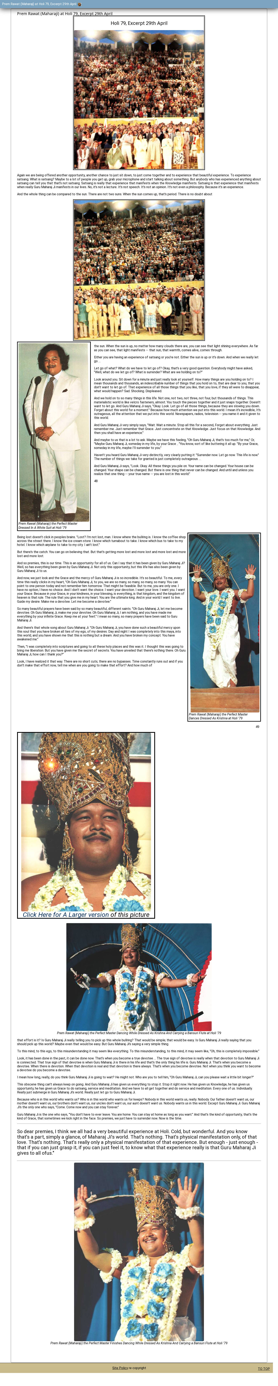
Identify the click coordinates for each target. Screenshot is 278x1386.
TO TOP (264, 1369)
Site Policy (120, 1368)
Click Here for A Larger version (66, 915)
